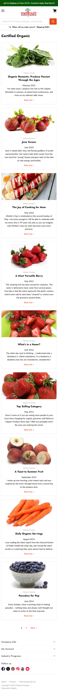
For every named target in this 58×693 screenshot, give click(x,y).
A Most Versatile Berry (29, 276)
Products (12, 682)
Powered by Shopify (9, 688)
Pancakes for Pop (29, 595)
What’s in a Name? (29, 344)
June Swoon (29, 142)
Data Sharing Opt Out (27, 682)
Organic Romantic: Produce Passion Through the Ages (29, 78)
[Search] (53, 21)
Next (33, 628)
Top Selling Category (29, 406)
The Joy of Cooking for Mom (29, 207)
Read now (28, 100)
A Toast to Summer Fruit (29, 471)
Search (3, 682)
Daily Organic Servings (29, 533)
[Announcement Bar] (29, 3)
